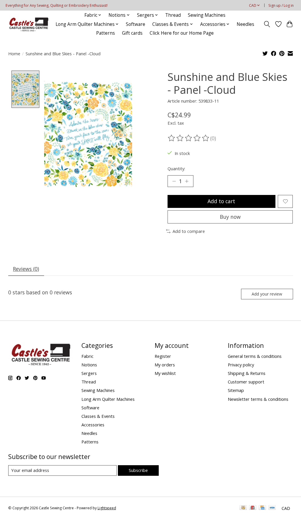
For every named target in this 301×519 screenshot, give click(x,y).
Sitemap (236, 390)
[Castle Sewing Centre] (28, 24)
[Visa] (272, 508)
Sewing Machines (206, 15)
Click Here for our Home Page (182, 33)
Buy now (230, 216)
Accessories (92, 425)
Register (163, 356)
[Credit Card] (262, 508)
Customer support (246, 382)
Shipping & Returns (246, 373)
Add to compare (189, 231)
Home (14, 53)
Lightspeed (107, 507)
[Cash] (243, 508)
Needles (245, 24)
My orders (165, 365)
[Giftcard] (252, 508)
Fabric (87, 356)
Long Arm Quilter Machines (108, 399)
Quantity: (176, 168)
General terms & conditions (255, 356)
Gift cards (132, 33)
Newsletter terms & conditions (258, 399)
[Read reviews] (189, 138)
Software (135, 24)
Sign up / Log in (281, 5)
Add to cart (221, 201)
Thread (173, 15)
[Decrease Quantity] (174, 181)
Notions (89, 365)
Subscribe (138, 470)
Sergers (89, 373)
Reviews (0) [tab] (26, 268)
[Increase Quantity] (187, 181)
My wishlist (165, 373)
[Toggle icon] (266, 24)
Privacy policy (241, 365)
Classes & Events (98, 416)
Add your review (267, 294)
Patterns (105, 33)
